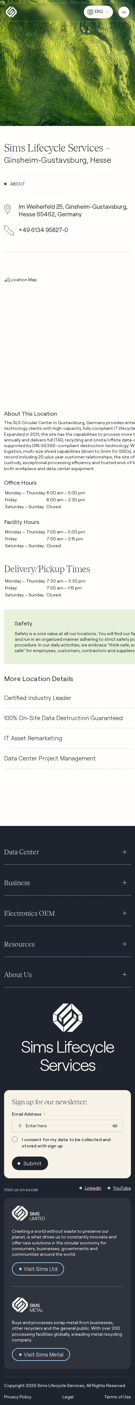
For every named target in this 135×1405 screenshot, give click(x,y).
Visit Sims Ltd (40, 1269)
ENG (99, 11)
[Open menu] (123, 12)
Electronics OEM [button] (29, 913)
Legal (67, 1396)
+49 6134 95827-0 (43, 230)
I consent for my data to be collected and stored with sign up (66, 1142)
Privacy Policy (17, 1396)
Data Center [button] (21, 852)
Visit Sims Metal (43, 1354)
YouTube (122, 1188)
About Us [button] (18, 974)
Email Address (29, 1114)
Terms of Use (117, 1396)
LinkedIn (93, 1188)
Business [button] (17, 883)
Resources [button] (19, 944)
